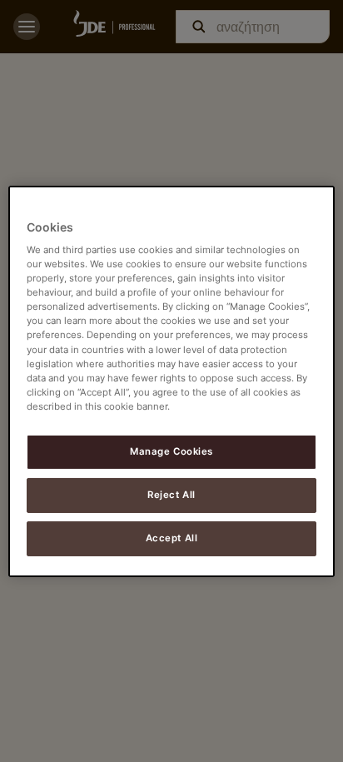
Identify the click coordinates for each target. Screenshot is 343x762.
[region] (171, 380)
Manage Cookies (171, 451)
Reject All (171, 495)
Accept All (172, 538)
